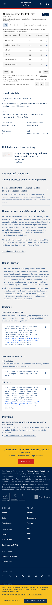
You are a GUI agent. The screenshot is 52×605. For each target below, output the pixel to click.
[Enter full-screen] (47, 84)
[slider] (12, 72)
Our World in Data (26, 4)
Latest (4, 534)
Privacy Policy (20, 594)
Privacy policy (7, 584)
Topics (4, 513)
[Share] (42, 84)
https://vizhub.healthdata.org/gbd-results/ (20, 435)
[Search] (41, 4)
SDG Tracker (7, 540)
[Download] (37, 84)
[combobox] (41, 4)
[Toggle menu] (4, 4)
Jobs (29, 534)
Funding (30, 523)
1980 (6, 72)
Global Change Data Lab (37, 471)
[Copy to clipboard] (43, 327)
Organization (32, 518)
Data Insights (7, 523)
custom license (22, 484)
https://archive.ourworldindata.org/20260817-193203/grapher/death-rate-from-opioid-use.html (22, 340)
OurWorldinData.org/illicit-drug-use (14, 84)
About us (30, 513)
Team (29, 528)
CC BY (28, 84)
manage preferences (34, 594)
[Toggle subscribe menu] (47, 4)
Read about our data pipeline (13, 251)
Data (4, 518)
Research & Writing (9, 556)
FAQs (34, 490)
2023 (46, 72)
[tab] (5, 25)
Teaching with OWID (10, 545)
